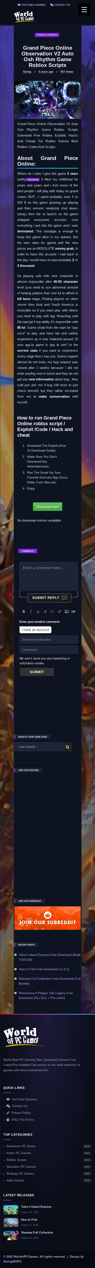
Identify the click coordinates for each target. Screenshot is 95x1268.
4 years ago (45, 71)
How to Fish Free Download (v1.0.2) (44, 969)
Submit (37, 672)
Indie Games (48, 1180)
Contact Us (61, 5)
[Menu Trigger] (84, 9)
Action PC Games (48, 1153)
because (33, 179)
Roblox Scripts (47, 35)
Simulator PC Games (48, 1166)
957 (67, 71)
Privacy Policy (21, 1112)
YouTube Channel (33, 5)
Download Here (47, 507)
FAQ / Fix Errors (22, 1119)
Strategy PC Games (48, 1173)
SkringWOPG (12, 1261)
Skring (27, 71)
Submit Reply (45, 598)
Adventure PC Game (48, 1146)
